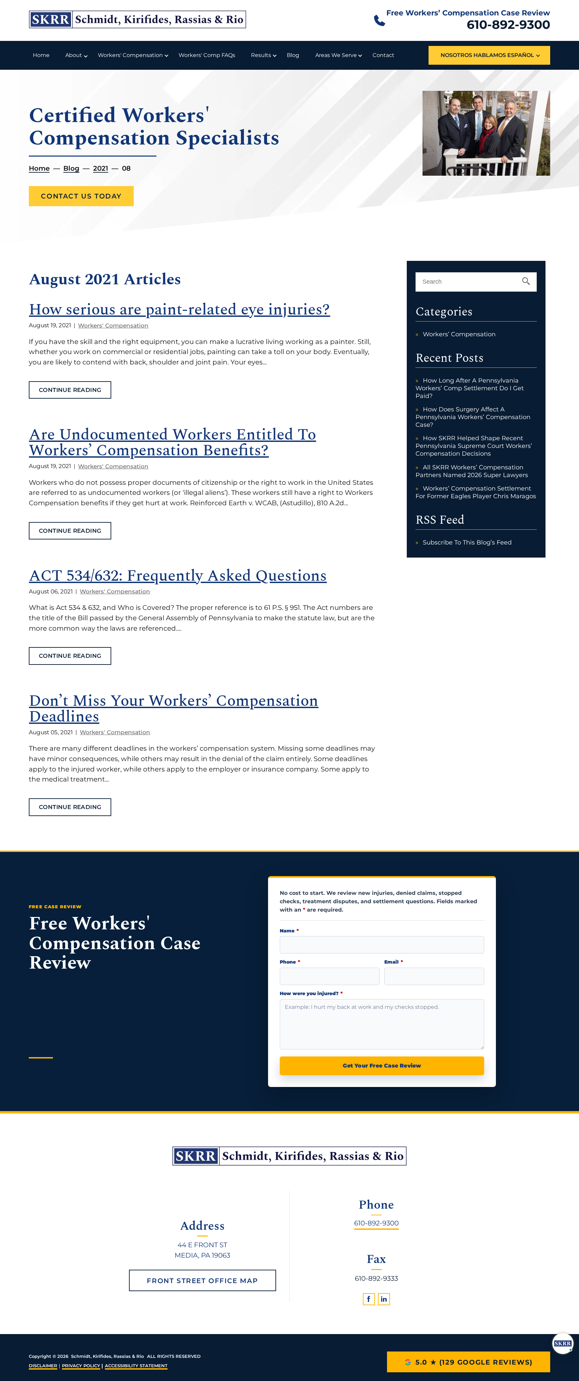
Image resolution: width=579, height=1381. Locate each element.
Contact (383, 55)
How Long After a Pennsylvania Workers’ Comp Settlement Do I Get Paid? (469, 388)
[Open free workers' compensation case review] (563, 1343)
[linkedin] (384, 1299)
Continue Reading (70, 389)
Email (393, 962)
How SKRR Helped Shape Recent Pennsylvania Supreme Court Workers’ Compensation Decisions (473, 445)
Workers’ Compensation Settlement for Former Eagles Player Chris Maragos (475, 492)
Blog (293, 55)
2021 (100, 168)
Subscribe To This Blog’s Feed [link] (467, 542)
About (73, 55)
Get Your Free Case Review (382, 1065)
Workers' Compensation (113, 325)
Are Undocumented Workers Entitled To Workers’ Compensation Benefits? (172, 443)
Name (289, 931)
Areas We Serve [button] (336, 55)
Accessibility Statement (136, 1365)
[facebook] (369, 1299)
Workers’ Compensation (459, 334)
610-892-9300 (508, 24)
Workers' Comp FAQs (207, 55)
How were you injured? (311, 993)
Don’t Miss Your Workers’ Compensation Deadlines (173, 709)
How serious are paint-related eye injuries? (179, 310)
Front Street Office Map (202, 1280)
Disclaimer (43, 1365)
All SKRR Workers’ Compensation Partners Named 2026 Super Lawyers (471, 471)
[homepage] (289, 1156)
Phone (290, 962)
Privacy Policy (81, 1365)
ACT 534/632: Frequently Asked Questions (178, 576)
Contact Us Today (81, 196)
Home (41, 55)
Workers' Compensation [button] (130, 55)
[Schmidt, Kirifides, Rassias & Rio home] (137, 20)
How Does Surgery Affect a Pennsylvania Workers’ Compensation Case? (472, 416)
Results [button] (261, 55)
